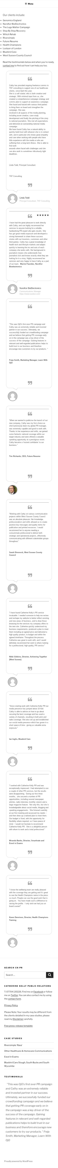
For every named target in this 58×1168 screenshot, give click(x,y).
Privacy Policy (11, 1005)
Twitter (14, 995)
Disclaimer (18, 1019)
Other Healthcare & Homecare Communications (28, 1051)
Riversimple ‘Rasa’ (13, 1045)
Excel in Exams (11, 1057)
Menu (30, 4)
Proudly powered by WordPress (18, 1161)
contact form (14, 999)
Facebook (38, 991)
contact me (8, 65)
